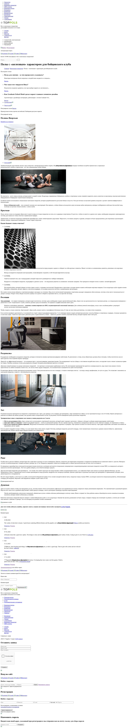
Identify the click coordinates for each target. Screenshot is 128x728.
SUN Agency (19, 639)
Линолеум (7, 2)
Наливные (7, 14)
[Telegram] (46, 543)
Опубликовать (21, 587)
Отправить (20, 724)
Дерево (6, 18)
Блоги (6, 32)
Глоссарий (7, 162)
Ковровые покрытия (10, 5)
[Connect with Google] (11, 53)
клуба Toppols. (65, 507)
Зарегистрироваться (6, 710)
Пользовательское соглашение (13, 602)
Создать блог (8, 102)
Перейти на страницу (7, 121)
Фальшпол (7, 10)
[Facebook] (46, 539)
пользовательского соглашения (10, 707)
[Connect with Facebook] (4, 53)
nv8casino (90, 535)
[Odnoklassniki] (46, 545)
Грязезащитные (8, 16)
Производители (8, 597)
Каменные (7, 11)
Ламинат (6, 3)
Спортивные (8, 19)
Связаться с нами (6, 636)
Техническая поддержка (11, 599)
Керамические (8, 13)
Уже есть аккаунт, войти (8, 712)
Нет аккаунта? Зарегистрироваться (11, 686)
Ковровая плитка (9, 8)
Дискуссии (7, 105)
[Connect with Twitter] (16, 53)
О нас (6, 600)
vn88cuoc (16, 548)
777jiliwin (75, 523)
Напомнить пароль (44, 684)
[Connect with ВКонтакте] (23, 53)
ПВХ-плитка (8, 7)
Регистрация (10, 47)
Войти (4, 47)
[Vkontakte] (46, 537)
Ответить (7, 526)
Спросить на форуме (8, 36)
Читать (6, 81)
